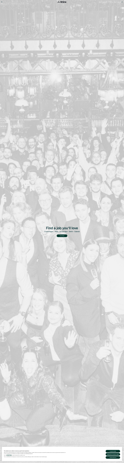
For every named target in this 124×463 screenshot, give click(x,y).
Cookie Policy (9, 455)
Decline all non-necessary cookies (113, 454)
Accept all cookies (113, 451)
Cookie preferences (113, 457)
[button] (122, 2)
